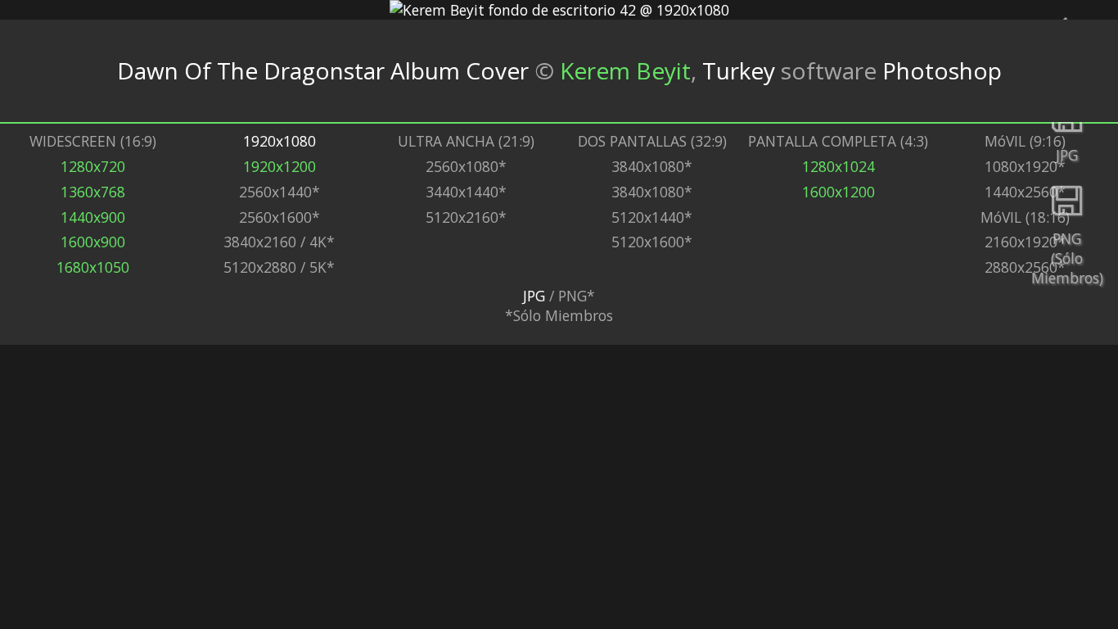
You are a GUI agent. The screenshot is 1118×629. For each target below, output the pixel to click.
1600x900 (93, 241)
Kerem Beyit (625, 70)
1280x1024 (838, 166)
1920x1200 (279, 166)
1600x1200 (838, 191)
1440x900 (93, 217)
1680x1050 (92, 267)
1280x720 (93, 166)
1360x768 (93, 191)
